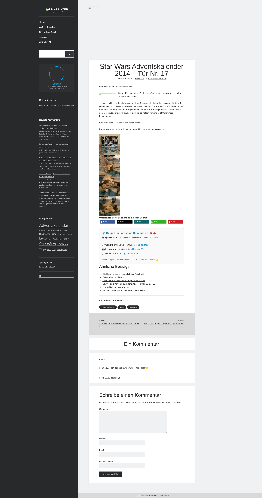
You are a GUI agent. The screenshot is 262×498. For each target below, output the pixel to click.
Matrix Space (142, 245)
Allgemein (42, 230)
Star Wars (47, 244)
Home (42, 22)
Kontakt (43, 37)
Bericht (66, 230)
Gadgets (61, 234)
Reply (118, 378)
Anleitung (57, 230)
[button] (107, 222)
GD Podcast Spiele (48, 32)
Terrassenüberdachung (47, 192)
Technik (62, 244)
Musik (50, 239)
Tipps (42, 249)
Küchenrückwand (45, 125)
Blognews (44, 234)
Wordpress (62, 250)
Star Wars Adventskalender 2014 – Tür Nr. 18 (164, 325)
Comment (104, 409)
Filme (53, 234)
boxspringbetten (45, 174)
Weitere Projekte (47, 27)
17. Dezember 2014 (157, 78)
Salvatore (42, 144)
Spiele (65, 239)
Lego (43, 238)
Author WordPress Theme (145, 495)
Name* (102, 439)
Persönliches (57, 239)
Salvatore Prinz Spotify (47, 267)
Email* (102, 450)
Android (49, 230)
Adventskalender (53, 226)
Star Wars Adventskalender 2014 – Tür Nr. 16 (119, 325)
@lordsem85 (137, 249)
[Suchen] (69, 54)
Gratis (69, 234)
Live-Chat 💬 (45, 42)
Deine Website (106, 462)
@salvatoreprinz (132, 253)
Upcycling (51, 250)
